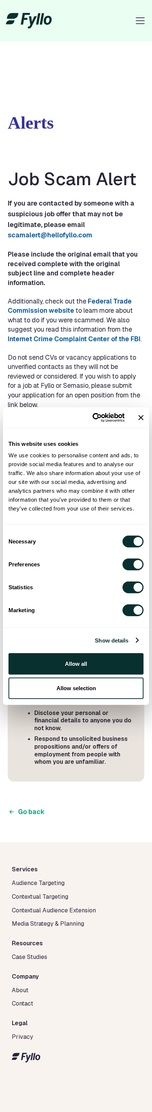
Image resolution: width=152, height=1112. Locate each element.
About (20, 990)
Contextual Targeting (40, 897)
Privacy (22, 1037)
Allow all (76, 664)
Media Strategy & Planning (48, 924)
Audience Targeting (38, 883)
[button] (138, 21)
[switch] (133, 564)
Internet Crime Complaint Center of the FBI (74, 339)
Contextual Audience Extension (54, 910)
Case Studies (29, 957)
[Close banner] (141, 417)
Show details (111, 640)
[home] (29, 20)
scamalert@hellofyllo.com (50, 235)
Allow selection (76, 688)
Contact (22, 1003)
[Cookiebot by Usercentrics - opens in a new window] (94, 418)
